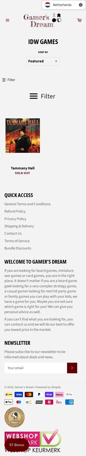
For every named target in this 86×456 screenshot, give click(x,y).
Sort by (43, 52)
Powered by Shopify (48, 387)
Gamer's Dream (24, 387)
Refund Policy (15, 211)
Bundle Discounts (17, 248)
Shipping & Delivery (19, 226)
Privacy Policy (15, 219)
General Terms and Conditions (27, 204)
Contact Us (13, 233)
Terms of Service (17, 241)
